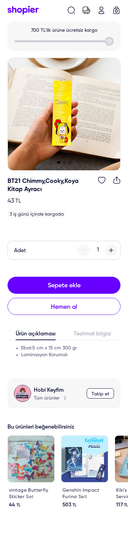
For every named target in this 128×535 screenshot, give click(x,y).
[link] (31, 471)
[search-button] (71, 10)
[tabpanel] (64, 354)
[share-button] (117, 180)
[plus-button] (111, 250)
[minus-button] (84, 250)
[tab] (36, 335)
